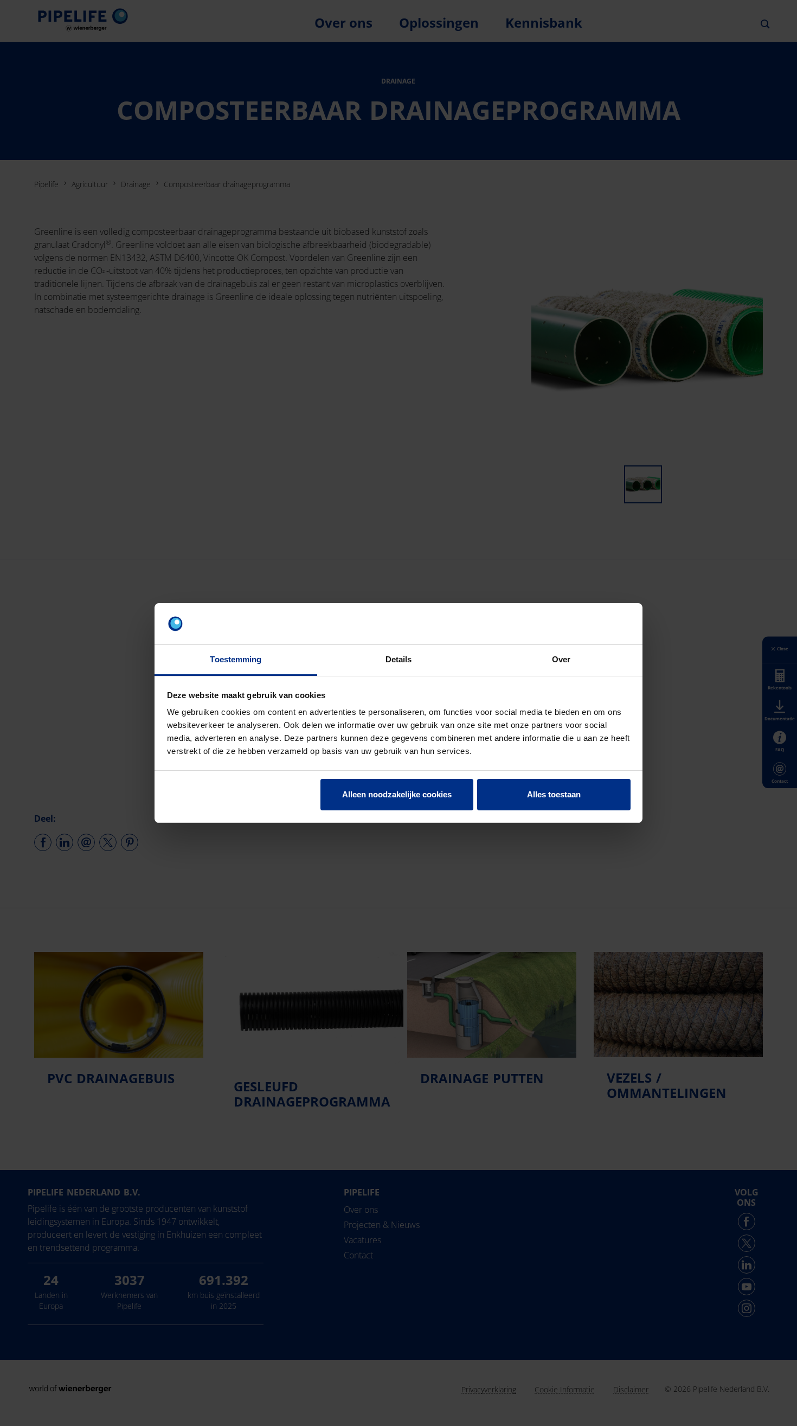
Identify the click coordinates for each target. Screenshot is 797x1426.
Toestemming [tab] (235, 659)
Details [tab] (398, 659)
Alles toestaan (554, 794)
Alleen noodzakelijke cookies (397, 794)
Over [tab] (561, 659)
